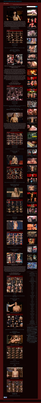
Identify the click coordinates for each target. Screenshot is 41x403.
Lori (14, 364)
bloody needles (32, 282)
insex (31, 335)
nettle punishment (32, 311)
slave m (32, 312)
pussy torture (12, 106)
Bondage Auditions (15, 250)
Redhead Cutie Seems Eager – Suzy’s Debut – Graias (14, 109)
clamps (32, 299)
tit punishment (28, 341)
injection (32, 284)
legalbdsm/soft (32, 308)
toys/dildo (17, 106)
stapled (32, 294)
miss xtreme (32, 310)
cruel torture (33, 331)
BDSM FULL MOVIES (12, 49)
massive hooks (32, 285)
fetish (16, 105)
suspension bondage (33, 340)
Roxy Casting (15, 299)
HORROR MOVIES (32, 321)
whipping (19, 106)
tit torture (22, 182)
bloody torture (29, 329)
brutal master (32, 297)
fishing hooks (32, 283)
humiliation (23, 105)
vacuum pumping (31, 342)
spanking (15, 106)
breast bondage (32, 296)
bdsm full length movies (6, 105)
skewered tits (32, 293)
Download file (14, 213)
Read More (15, 181)
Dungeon (36, 331)
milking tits (32, 309)
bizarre (9, 105)
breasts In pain (34, 330)
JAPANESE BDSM (32, 322)
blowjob (32, 329)
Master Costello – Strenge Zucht (15, 50)
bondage (11, 105)
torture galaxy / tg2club (32, 295)
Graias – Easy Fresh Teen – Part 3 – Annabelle (15, 7)
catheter (32, 298)
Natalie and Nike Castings (15, 185)
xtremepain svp (32, 320)
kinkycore (32, 307)
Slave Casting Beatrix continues (15, 332)
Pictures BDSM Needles (32, 323)
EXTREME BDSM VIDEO (12, 6)
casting (15, 105)
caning (13, 105)
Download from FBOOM (14, 45)
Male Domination (17, 49)
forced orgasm (20, 105)
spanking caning (17, 6)
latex (36, 335)
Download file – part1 (14, 393)
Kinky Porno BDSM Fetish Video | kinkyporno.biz (13, 1)
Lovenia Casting (14, 151)
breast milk (32, 330)
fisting (18, 105)
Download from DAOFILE (15, 101)
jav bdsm (33, 335)
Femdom (33, 332)
